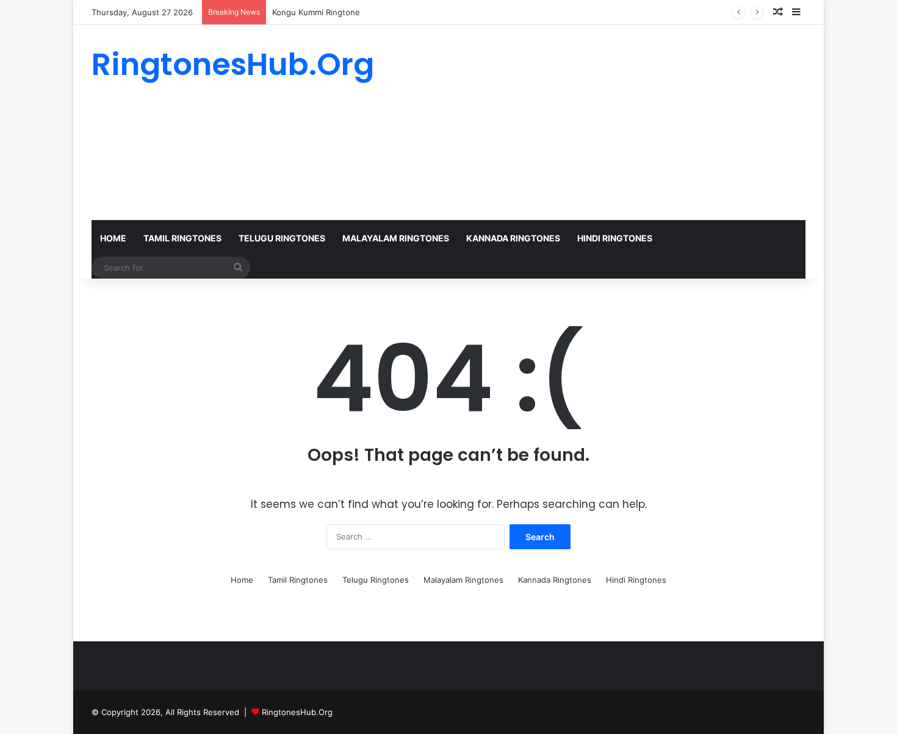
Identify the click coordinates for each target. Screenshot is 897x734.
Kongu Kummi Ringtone (316, 12)
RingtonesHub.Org (297, 712)
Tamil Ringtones (182, 238)
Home (113, 238)
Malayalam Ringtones (395, 238)
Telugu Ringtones (282, 238)
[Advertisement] (570, 122)
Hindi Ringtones (614, 238)
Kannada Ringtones (513, 238)
